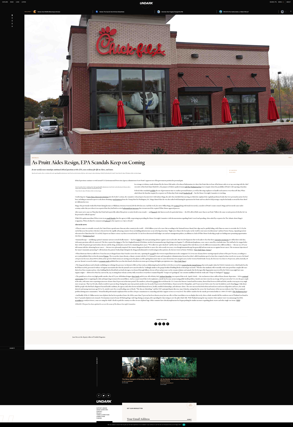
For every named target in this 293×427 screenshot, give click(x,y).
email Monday (111, 218)
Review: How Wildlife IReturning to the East (49, 11)
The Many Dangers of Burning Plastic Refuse (138, 379)
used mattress (117, 199)
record (152, 253)
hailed (139, 240)
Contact (99, 411)
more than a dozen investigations (98, 197)
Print (290, 157)
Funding (99, 418)
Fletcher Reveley (167, 383)
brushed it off (188, 193)
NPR (238, 300)
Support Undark (101, 408)
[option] (63, 11)
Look (17, 2)
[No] (291, 424)
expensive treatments (222, 240)
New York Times (199, 250)
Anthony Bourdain (165, 276)
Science (208, 250)
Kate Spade (136, 276)
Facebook (99, 396)
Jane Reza (234, 170)
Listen (24, 2)
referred (107, 221)
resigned (177, 206)
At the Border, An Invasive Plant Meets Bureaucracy (174, 380)
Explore (5, 2)
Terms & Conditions (102, 414)
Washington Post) (89, 236)
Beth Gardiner (128, 381)
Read (12, 2)
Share (12, 348)
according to (79, 300)
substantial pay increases (131, 208)
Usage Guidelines (102, 409)
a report (155, 281)
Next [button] (291, 11)
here (236, 284)
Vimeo (108, 396)
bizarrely (154, 212)
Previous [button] (32, 11)
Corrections (100, 416)
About (289, 2)
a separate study (104, 261)
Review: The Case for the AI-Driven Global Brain (112, 11)
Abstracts (35, 157)
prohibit (152, 190)
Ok (184, 424)
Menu (280, 2)
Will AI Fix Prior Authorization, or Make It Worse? (236, 11)
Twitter (104, 396)
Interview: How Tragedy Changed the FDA (172, 11)
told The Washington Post (193, 187)
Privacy (99, 413)
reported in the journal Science (192, 265)
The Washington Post (240, 291)
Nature (106, 256)
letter (118, 242)
